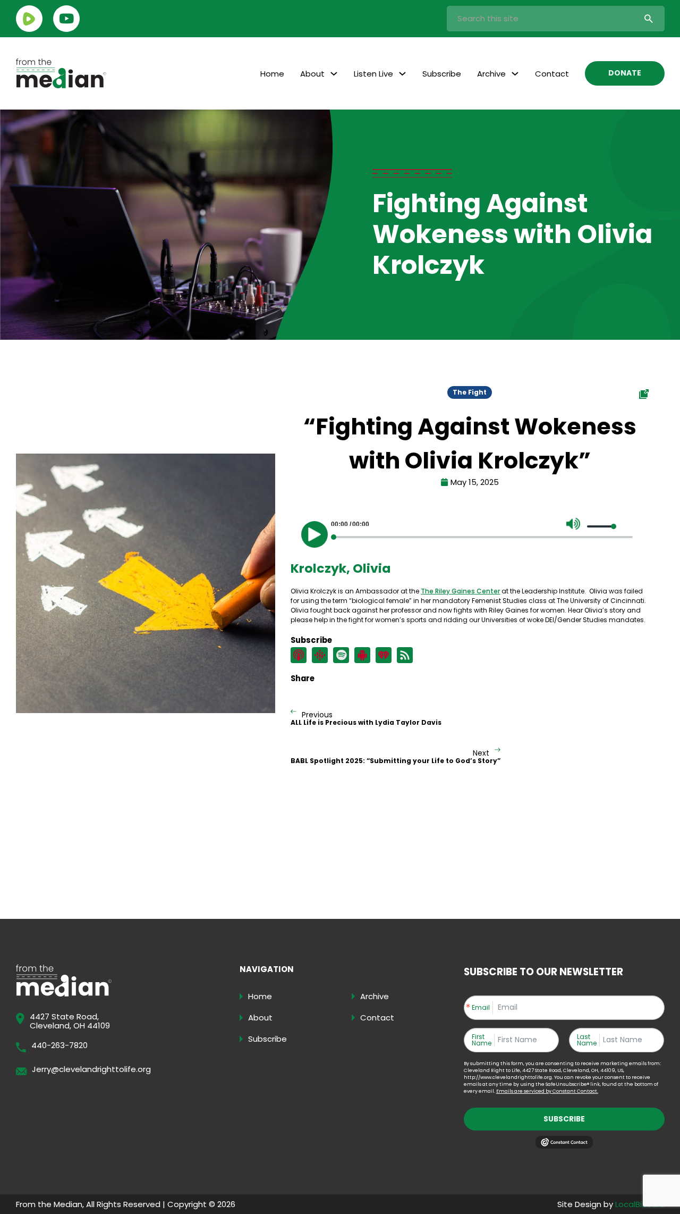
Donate (624, 73)
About (312, 73)
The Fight (470, 392)
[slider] (602, 526)
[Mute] (573, 524)
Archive (491, 73)
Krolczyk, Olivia (340, 568)
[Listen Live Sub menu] (402, 74)
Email (481, 1007)
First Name (481, 1040)
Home (272, 73)
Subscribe (441, 73)
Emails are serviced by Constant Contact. (547, 1091)
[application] (469, 531)
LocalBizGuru (640, 1204)
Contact (552, 73)
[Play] (314, 534)
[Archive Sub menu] (515, 74)
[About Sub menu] (334, 74)
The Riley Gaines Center (460, 591)
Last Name (587, 1040)
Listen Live (373, 73)
